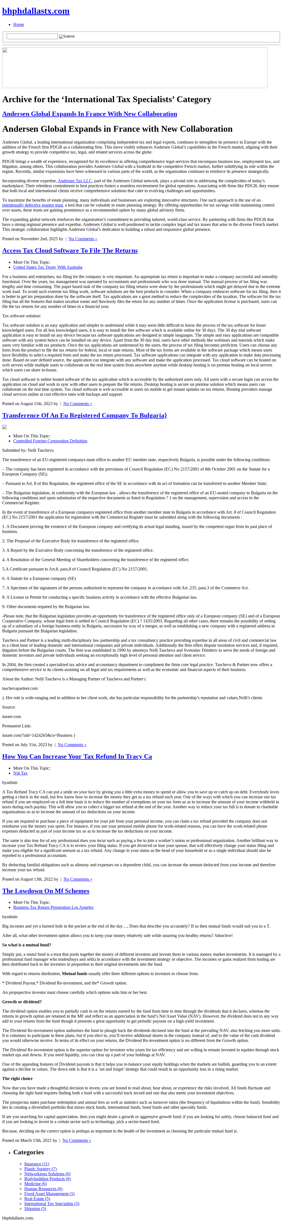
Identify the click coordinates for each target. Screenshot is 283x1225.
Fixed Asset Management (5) (49, 1193)
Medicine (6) (35, 1183)
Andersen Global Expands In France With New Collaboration (89, 113)
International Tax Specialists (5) (51, 1203)
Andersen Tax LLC (75, 180)
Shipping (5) (35, 1208)
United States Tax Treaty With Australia (47, 267)
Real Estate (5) (37, 1198)
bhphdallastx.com (36, 11)
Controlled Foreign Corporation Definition (50, 441)
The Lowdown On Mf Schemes (45, 890)
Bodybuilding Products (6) (47, 1178)
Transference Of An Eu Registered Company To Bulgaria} (84, 415)
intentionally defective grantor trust (32, 205)
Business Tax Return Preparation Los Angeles (53, 907)
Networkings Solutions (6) (47, 1173)
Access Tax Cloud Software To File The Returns (70, 250)
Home (18, 24)
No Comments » (83, 238)
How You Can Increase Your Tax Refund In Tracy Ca (77, 756)
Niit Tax (20, 773)
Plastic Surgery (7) (40, 1168)
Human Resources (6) (43, 1188)
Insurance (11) (36, 1163)
